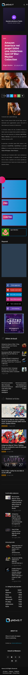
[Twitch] (15, 660)
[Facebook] (8, 95)
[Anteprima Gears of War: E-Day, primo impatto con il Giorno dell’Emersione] (24, 345)
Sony (4, 38)
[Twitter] (11, 95)
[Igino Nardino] (5, 232)
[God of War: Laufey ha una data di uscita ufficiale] (14, 462)
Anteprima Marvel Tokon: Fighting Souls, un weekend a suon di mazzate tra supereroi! (14, 447)
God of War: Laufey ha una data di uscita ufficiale (13, 472)
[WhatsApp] (18, 95)
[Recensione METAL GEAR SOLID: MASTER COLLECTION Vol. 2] (24, 353)
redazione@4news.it (16, 643)
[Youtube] (12, 660)
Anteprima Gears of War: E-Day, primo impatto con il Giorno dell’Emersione (10, 346)
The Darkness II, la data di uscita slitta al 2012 (21, 387)
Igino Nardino (9, 65)
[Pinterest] (15, 95)
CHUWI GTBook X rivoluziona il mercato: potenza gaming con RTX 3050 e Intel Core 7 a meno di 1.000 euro (11, 361)
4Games (4, 451)
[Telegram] (11, 657)
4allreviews (4, 426)
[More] (22, 95)
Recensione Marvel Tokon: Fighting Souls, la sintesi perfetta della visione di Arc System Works (14, 422)
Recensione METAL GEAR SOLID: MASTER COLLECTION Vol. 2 (11, 353)
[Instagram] (19, 657)
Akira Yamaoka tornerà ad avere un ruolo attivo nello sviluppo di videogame (7, 388)
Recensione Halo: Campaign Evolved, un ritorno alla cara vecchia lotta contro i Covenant (10, 370)
